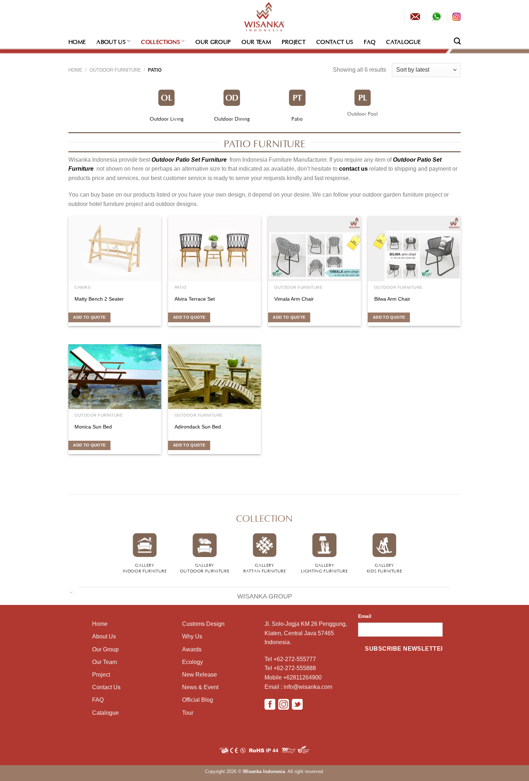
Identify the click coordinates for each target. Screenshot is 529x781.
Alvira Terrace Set (195, 299)
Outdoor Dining (232, 118)
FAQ (369, 41)
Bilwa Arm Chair (392, 299)
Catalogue (403, 41)
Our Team (256, 41)
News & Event (200, 687)
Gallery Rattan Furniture (264, 567)
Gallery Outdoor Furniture (204, 567)
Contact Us (334, 41)
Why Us (192, 636)
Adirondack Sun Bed (198, 427)
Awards (192, 649)
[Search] (457, 41)
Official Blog (197, 700)
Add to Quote (89, 317)
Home (77, 41)
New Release (199, 675)
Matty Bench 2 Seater (99, 299)
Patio (297, 118)
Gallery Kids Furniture (384, 567)
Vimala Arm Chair (294, 299)
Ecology (192, 662)
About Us (111, 41)
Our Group (213, 41)
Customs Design (203, 624)
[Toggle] (71, 592)
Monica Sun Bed (93, 427)
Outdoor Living (167, 118)
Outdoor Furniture (115, 70)
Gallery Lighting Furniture (324, 567)
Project (294, 41)
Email (364, 616)
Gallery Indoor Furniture (145, 567)
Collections (160, 41)
